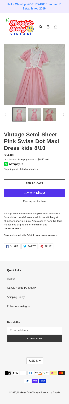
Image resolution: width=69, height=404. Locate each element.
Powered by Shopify (50, 392)
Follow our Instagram (19, 306)
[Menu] (63, 26)
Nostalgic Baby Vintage (28, 392)
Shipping (9, 169)
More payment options (34, 201)
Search (11, 278)
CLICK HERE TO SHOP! (21, 287)
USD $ (33, 360)
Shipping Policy (16, 296)
